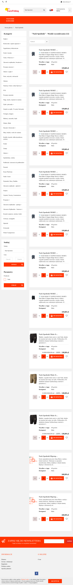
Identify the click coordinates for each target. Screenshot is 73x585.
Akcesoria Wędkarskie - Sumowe (12, 209)
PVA (4, 90)
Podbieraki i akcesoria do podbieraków (13, 162)
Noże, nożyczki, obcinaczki (10, 76)
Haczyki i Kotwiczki (9, 128)
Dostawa (3, 559)
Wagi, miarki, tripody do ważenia (12, 100)
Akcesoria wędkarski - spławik (11, 186)
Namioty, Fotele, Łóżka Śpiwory (12, 86)
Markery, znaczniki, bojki (10, 118)
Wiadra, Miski (7, 123)
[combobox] (39, 42)
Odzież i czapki (7, 71)
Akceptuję (55, 581)
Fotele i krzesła (7, 53)
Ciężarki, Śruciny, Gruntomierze (12, 195)
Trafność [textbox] (32, 41)
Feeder (5, 144)
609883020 (3, 1)
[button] (6, 554)
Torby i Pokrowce (8, 57)
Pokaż (14, 285)
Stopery (5, 190)
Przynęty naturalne (8, 95)
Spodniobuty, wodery (9, 158)
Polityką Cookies (25, 579)
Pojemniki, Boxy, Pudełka (10, 181)
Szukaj (14, 264)
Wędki (5, 39)
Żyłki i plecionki (8, 104)
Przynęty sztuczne (8, 67)
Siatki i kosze (7, 176)
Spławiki (5, 223)
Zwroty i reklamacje (6, 561)
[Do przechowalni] (67, 72)
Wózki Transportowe (9, 232)
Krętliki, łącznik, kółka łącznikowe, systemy (13, 138)
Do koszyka (57, 72)
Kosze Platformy (7, 172)
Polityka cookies (5, 566)
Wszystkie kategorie (10, 20)
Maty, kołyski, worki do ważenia (12, 132)
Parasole (5, 167)
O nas (39, 559)
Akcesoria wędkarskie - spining (12, 204)
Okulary (5, 81)
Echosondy (6, 228)
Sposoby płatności (6, 568)
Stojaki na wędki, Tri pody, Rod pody (13, 109)
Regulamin (4, 564)
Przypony (6, 200)
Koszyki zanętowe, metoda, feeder (12, 214)
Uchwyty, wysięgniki (9, 218)
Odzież (5, 153)
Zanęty (5, 148)
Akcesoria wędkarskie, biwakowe (12, 62)
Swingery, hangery (8, 114)
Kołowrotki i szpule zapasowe (11, 43)
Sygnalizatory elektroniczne (10, 48)
